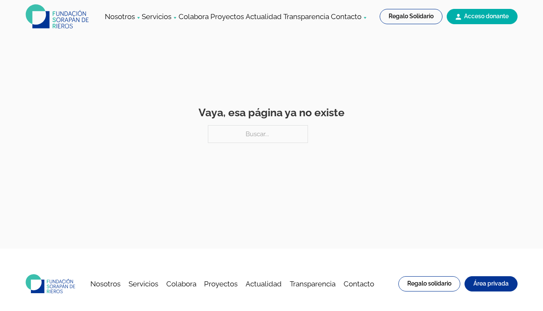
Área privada (491, 283)
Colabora (194, 16)
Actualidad (264, 16)
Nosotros (120, 16)
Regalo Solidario (411, 16)
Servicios (156, 16)
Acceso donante (486, 16)
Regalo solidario (429, 283)
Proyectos (227, 16)
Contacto (346, 16)
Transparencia (306, 16)
